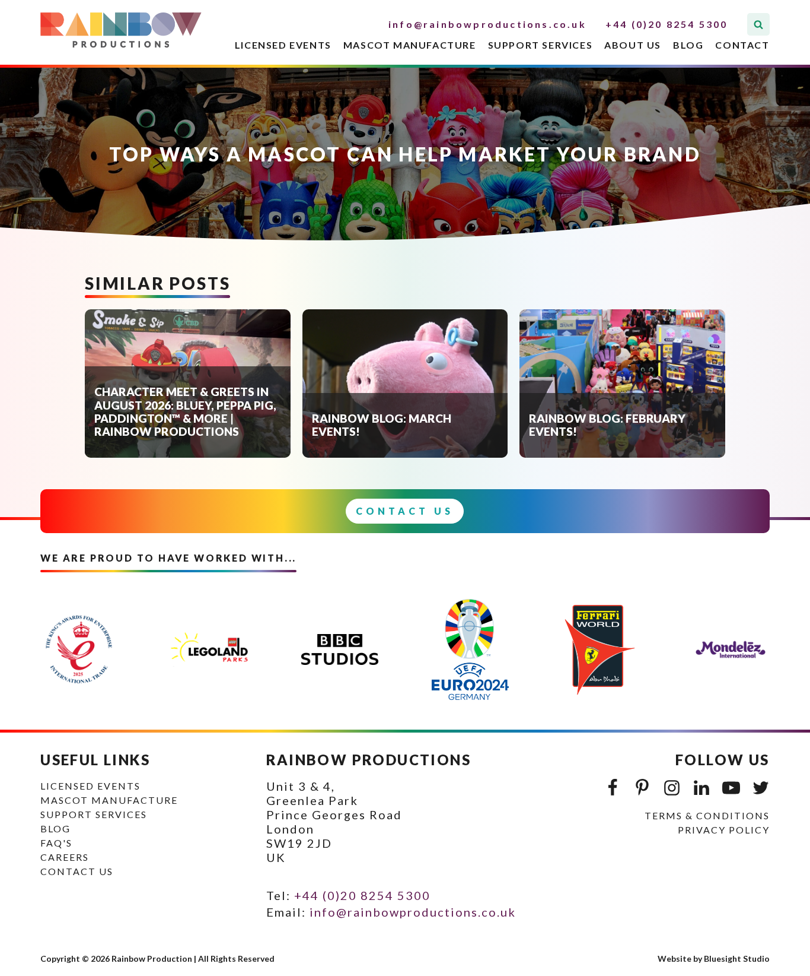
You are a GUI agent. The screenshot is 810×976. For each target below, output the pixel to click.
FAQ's (56, 842)
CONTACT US (76, 871)
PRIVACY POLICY (724, 829)
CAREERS (64, 857)
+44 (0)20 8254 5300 (666, 24)
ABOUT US (632, 44)
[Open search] (758, 24)
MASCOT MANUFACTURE (409, 44)
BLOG (688, 44)
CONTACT (742, 44)
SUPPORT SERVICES (540, 44)
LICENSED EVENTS (283, 44)
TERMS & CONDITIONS (707, 815)
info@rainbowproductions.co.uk (487, 24)
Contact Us (405, 510)
